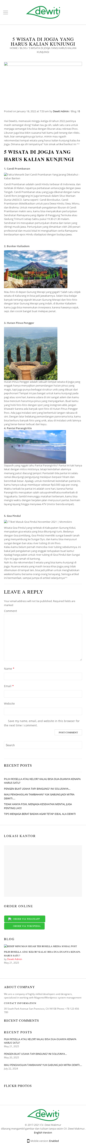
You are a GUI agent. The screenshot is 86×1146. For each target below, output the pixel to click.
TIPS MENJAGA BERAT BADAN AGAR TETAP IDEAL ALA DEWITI (40, 814)
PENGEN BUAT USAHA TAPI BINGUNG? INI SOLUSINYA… (37, 788)
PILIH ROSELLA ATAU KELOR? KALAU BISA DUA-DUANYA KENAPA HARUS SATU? (42, 781)
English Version (43, 1132)
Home (14, 48)
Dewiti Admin (61, 111)
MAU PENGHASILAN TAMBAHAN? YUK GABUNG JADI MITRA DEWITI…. (39, 796)
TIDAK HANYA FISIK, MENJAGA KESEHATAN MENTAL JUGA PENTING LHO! (38, 806)
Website (9, 703)
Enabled (54, 1141)
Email (9, 686)
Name (9, 668)
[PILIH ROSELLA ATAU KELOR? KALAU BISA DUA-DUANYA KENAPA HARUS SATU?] (40, 947)
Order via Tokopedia (26, 925)
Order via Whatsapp (26, 918)
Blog (23, 48)
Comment (10, 611)
